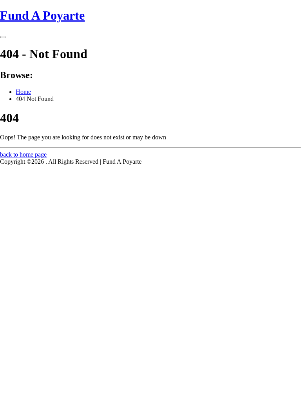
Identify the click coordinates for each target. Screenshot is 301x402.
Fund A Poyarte (42, 15)
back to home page (23, 154)
